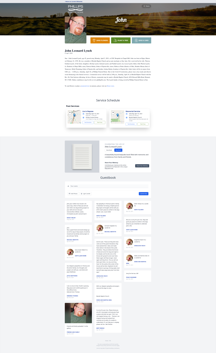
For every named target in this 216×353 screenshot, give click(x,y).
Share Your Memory (142, 166)
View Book (109, 150)
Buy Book (118, 150)
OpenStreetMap (110, 348)
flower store (110, 86)
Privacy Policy (103, 345)
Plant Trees (99, 122)
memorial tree (85, 86)
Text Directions (87, 122)
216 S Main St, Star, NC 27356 (94, 119)
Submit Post (143, 193)
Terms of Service (113, 345)
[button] (74, 115)
